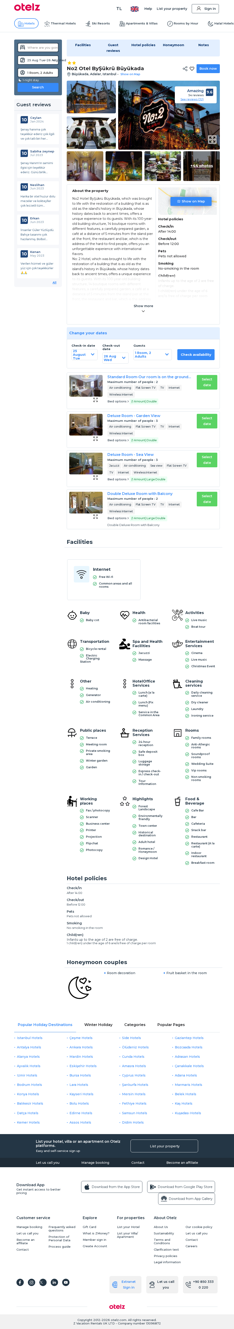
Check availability (196, 355)
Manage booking (95, 1162)
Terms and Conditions (162, 1241)
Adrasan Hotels (187, 1057)
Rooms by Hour (186, 23)
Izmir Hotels (27, 1075)
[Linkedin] (54, 1282)
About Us (161, 1227)
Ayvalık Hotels (28, 1066)
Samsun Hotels (134, 1113)
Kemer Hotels (28, 1122)
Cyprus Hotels (134, 1075)
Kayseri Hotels (81, 1094)
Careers (191, 1246)
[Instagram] (31, 1282)
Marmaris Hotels (188, 1085)
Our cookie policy (199, 1227)
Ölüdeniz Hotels (135, 1047)
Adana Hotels (186, 1075)
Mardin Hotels (81, 1057)
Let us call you (47, 1162)
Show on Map (193, 201)
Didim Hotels (133, 1122)
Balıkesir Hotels (30, 1103)
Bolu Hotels (79, 1103)
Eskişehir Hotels (83, 1066)
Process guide (59, 1246)
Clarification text (166, 1249)
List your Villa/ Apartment (127, 1235)
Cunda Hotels (133, 1057)
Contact (137, 1162)
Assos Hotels (80, 1122)
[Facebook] (20, 1282)
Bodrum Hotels (29, 1085)
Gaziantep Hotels (189, 1038)
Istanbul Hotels (30, 1038)
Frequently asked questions (61, 1228)
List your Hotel (128, 1227)
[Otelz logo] (27, 10)
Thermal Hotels (63, 23)
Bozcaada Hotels (188, 1047)
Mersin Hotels (134, 1094)
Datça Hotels (27, 1113)
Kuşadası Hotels (188, 1113)
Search (38, 87)
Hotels (29, 23)
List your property (172, 9)
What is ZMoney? (96, 1233)
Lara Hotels (78, 1085)
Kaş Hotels (183, 1103)
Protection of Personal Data (59, 1238)
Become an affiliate (182, 1162)
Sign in (210, 9)
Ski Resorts (101, 23)
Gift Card (89, 1227)
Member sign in (94, 1239)
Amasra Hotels (134, 1066)
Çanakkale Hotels (189, 1066)
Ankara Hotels (81, 1047)
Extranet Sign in (129, 1284)
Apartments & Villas (142, 23)
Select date (207, 382)
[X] (43, 1282)
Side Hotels (131, 1038)
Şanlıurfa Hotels (135, 1085)
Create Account (95, 1246)
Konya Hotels (28, 1094)
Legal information (167, 1262)
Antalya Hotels (29, 1047)
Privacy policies (165, 1256)
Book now (208, 68)
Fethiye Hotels (134, 1103)
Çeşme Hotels (81, 1038)
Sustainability (164, 1233)
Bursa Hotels (80, 1075)
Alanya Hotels (28, 1057)
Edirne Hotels (80, 1113)
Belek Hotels (185, 1094)
